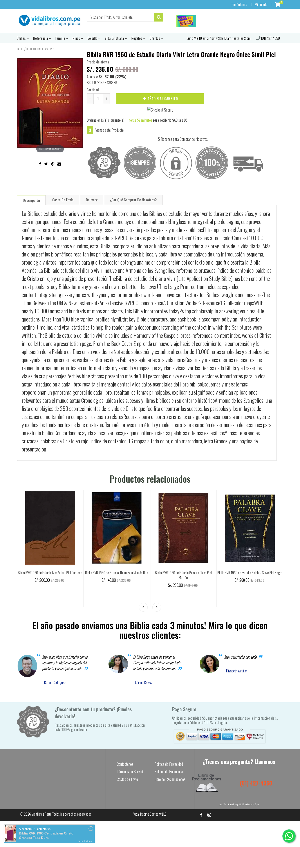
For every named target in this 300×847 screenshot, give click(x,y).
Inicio (20, 49)
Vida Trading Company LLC (149, 814)
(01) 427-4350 (270, 38)
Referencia (41, 38)
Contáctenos (239, 4)
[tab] (31, 200)
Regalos (137, 38)
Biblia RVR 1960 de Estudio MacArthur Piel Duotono (139, 572)
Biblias (22, 38)
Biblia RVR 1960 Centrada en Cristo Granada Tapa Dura (46, 835)
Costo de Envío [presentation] (63, 199)
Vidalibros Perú (41, 814)
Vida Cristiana (115, 38)
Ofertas (155, 38)
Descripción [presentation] (31, 200)
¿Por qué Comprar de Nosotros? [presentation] (133, 199)
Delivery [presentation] (92, 199)
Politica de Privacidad (168, 764)
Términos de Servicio (130, 771)
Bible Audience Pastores (40, 49)
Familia (60, 38)
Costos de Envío (127, 779)
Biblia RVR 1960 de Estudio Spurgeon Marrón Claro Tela (72, 575)
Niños (76, 38)
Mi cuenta (261, 4)
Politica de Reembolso (169, 771)
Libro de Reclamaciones (169, 779)
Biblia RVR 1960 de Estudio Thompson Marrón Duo (205, 572)
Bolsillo (92, 38)
